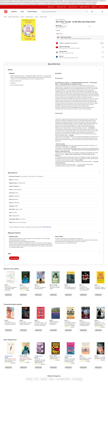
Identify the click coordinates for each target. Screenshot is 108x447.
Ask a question (14, 258)
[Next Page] (104, 284)
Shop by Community (88, 2)
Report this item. (47, 227)
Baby (89, 1)
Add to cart (59, 33)
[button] (62, 23)
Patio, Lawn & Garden (66, 1)
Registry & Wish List (84, 6)
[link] (62, 23)
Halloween (25, 1)
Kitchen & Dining (56, 1)
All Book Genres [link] (44, 379)
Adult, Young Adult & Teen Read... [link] (63, 379)
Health (9, 2)
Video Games (49, 2)
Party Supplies (69, 2)
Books (22, 16)
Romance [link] (52, 379)
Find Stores (93, 4)
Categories (14, 11)
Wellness (13, 2)
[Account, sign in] (95, 11)
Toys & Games (32, 2)
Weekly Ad (48, 4)
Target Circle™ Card (61, 6)
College (20, 1)
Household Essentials (82, 1)
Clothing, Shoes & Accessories (36, 1)
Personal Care (97, 1)
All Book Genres (29, 16)
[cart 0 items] (102, 11)
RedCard (81, 4)
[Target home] (6, 11)
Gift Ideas (75, 2)
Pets (6, 2)
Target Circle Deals (41, 4)
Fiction (36, 16)
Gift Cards (80, 2)
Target (5, 16)
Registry (76, 4)
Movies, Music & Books (59, 2)
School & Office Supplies (22, 2)
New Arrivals (15, 4)
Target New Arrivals (5, 1)
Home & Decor (48, 1)
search (87, 11)
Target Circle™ (51, 6)
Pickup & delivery (32, 11)
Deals (5, 4)
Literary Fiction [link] (29, 379)
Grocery (74, 1)
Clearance (9, 4)
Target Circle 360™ (73, 6)
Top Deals (33, 4)
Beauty (92, 1)
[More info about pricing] (89, 26)
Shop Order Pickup (56, 4)
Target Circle (86, 4)
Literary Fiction (43, 16)
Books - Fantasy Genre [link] (77, 379)
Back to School (14, 1)
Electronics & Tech (41, 2)
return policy (62, 243)
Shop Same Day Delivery (67, 4)
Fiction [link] (36, 379)
